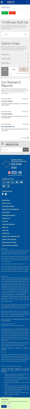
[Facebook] (3, 182)
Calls (13, 69)
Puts (23, 69)
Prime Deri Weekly (6, 101)
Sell (12, 13)
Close (9, 406)
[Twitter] (8, 182)
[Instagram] (3, 186)
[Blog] (17, 182)
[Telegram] (8, 186)
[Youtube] (21, 182)
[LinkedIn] (12, 182)
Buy (4, 13)
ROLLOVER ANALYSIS (7, 126)
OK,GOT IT (4, 406)
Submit (26, 149)
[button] (15, 7)
